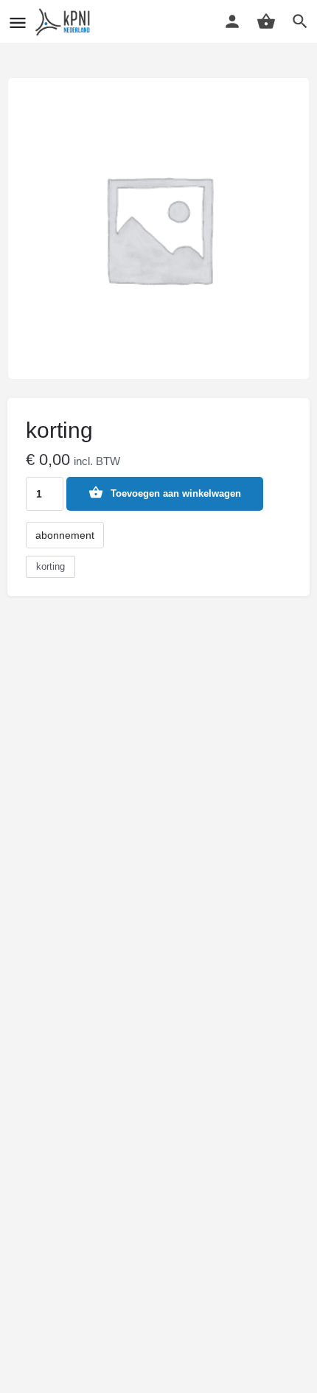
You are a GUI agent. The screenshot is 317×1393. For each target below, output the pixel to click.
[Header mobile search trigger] (300, 21)
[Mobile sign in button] (232, 21)
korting (50, 566)
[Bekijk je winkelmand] (266, 21)
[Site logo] (64, 22)
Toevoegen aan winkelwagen (176, 493)
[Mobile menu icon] (17, 22)
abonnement (64, 535)
